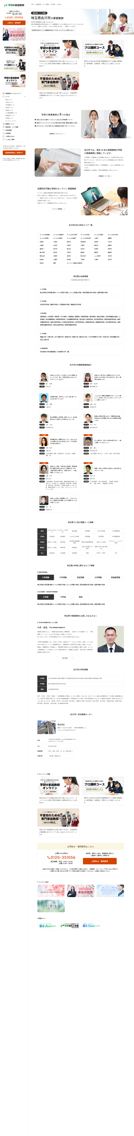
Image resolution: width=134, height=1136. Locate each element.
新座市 (83, 252)
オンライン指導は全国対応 (74, 263)
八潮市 (96, 259)
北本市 (55, 245)
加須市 (96, 242)
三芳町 (83, 259)
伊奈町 (42, 242)
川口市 (110, 242)
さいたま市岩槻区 (45, 234)
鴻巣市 (110, 245)
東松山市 (42, 256)
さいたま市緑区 (57, 238)
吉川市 (110, 259)
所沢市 (55, 252)
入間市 (55, 242)
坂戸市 (55, 249)
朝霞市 (110, 238)
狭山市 (69, 249)
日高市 (55, 256)
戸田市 (69, 252)
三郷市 (55, 259)
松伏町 (42, 259)
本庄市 (110, 256)
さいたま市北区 (85, 234)
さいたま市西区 (44, 238)
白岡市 (96, 249)
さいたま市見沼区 (86, 238)
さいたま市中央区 (113, 234)
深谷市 (69, 256)
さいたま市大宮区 (72, 234)
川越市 (42, 245)
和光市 (42, 263)
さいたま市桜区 (98, 234)
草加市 (110, 249)
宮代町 (69, 259)
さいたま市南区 (71, 238)
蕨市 (54, 263)
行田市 (69, 245)
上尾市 (96, 238)
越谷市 (42, 249)
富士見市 (83, 256)
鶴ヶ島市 (42, 252)
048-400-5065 (52, 746)
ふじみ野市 (97, 256)
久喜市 (83, 245)
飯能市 (110, 252)
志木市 (83, 249)
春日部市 (83, 242)
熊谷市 (96, 245)
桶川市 (69, 242)
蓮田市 (96, 252)
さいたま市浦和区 (58, 234)
